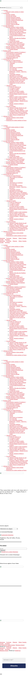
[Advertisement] (14, 509)
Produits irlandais (13, 49)
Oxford (11, 66)
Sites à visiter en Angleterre (16, 62)
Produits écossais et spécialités (16, 45)
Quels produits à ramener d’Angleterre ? (16, 52)
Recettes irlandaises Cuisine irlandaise (15, 48)
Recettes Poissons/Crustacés (13, 17)
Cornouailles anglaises (14, 74)
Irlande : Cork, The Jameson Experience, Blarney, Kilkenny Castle (18, 110)
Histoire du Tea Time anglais (16, 31)
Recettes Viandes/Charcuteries (13, 18)
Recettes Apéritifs (10, 14)
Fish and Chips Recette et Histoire (17, 32)
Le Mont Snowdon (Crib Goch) (17, 80)
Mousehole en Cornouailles (16, 75)
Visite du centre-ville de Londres (17, 99)
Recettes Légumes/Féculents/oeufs (14, 20)
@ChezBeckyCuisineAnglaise (7, 645)
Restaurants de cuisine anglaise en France (16, 120)
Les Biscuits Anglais (14, 41)
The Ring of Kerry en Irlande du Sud (18, 113)
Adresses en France (8, 116)
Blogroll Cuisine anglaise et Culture (15, 11)
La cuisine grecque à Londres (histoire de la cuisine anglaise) (16, 91)
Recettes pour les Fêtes (11, 23)
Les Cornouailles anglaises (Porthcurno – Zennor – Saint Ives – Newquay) (18, 72)
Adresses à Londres (11, 85)
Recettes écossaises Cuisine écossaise (15, 43)
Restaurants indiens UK (12, 57)
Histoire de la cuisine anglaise (16, 28)
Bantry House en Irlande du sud (17, 114)
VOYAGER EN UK (8, 59)
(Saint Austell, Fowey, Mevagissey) (18, 77)
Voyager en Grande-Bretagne (13, 60)
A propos (5, 10)
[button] (14, 123)
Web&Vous (8, 646)
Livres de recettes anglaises (13, 55)
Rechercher (3, 7)
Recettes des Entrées (11, 16)
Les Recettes (6, 13)
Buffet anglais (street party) (16, 42)
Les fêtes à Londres (14, 89)
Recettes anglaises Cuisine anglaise (14, 27)
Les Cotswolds (13, 69)
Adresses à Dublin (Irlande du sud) (17, 108)
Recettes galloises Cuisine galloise (14, 46)
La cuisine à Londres (14, 88)
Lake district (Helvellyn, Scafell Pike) (18, 78)
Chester (11, 64)
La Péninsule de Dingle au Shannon (18, 112)
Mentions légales (20, 645)
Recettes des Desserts (11, 21)
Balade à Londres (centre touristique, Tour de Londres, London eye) (18, 97)
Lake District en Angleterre (16, 67)
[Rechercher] (22, 8)
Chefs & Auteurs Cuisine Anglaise (17, 30)
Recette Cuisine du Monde (12, 24)
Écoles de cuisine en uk (15, 87)
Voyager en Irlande (11, 106)
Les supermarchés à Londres (13, 56)
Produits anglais (7, 50)
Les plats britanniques (8, 25)
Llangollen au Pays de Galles (16, 81)
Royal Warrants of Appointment (14, 53)
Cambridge (12, 63)
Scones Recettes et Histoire (16, 34)
